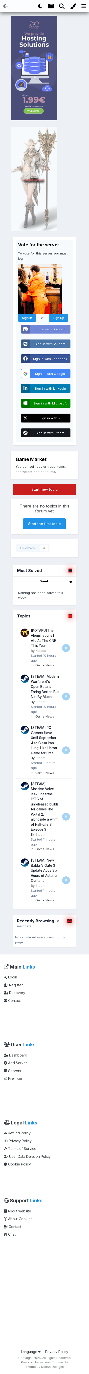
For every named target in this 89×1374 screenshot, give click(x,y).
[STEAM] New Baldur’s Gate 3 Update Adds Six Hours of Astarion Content (44, 870)
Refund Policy (19, 1133)
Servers (14, 1071)
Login (12, 977)
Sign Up (58, 318)
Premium (14, 1078)
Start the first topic (44, 524)
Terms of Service (21, 1148)
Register (15, 985)
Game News (44, 665)
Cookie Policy (19, 1164)
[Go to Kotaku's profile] (25, 633)
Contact (14, 1000)
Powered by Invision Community (44, 1362)
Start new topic (44, 489)
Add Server (17, 1063)
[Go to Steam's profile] (25, 679)
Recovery (16, 993)
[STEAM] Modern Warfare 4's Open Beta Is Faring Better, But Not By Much (45, 687)
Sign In (27, 318)
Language (29, 1352)
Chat (11, 1234)
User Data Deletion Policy (29, 1156)
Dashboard (17, 1055)
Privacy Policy (20, 1141)
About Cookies (19, 1219)
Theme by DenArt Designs (44, 1367)
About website (19, 1211)
